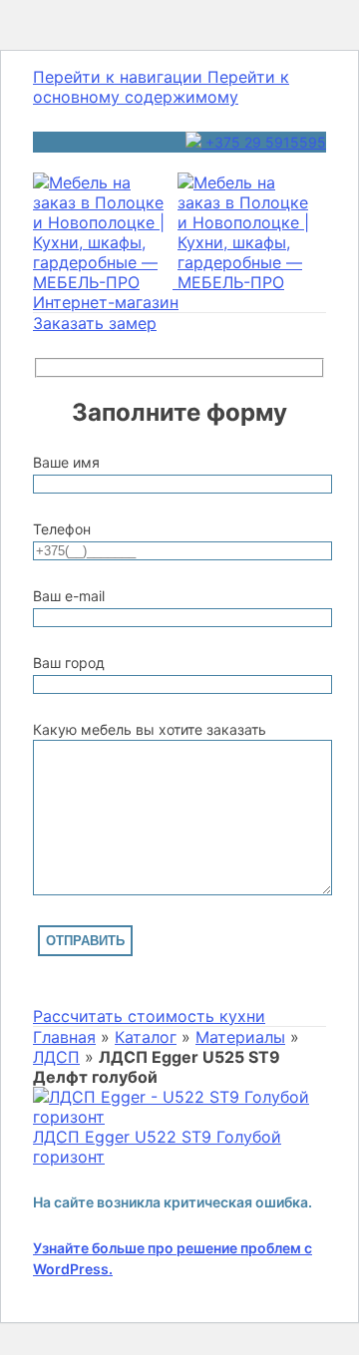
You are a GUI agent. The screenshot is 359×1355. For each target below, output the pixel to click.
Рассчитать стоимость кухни (149, 1016)
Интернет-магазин (106, 302)
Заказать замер (95, 323)
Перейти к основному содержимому (161, 87)
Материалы (240, 1037)
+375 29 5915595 (263, 142)
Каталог (146, 1037)
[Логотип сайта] (105, 282)
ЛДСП (56, 1057)
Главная (64, 1037)
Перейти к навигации (120, 77)
